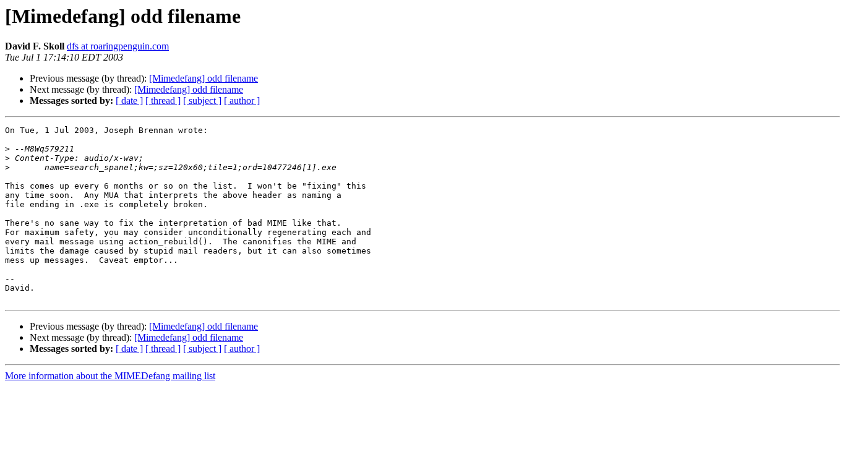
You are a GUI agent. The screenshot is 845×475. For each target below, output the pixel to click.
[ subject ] (202, 100)
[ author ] (242, 100)
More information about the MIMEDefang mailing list (110, 375)
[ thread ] (163, 100)
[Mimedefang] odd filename (203, 78)
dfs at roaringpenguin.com (118, 46)
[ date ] (129, 100)
